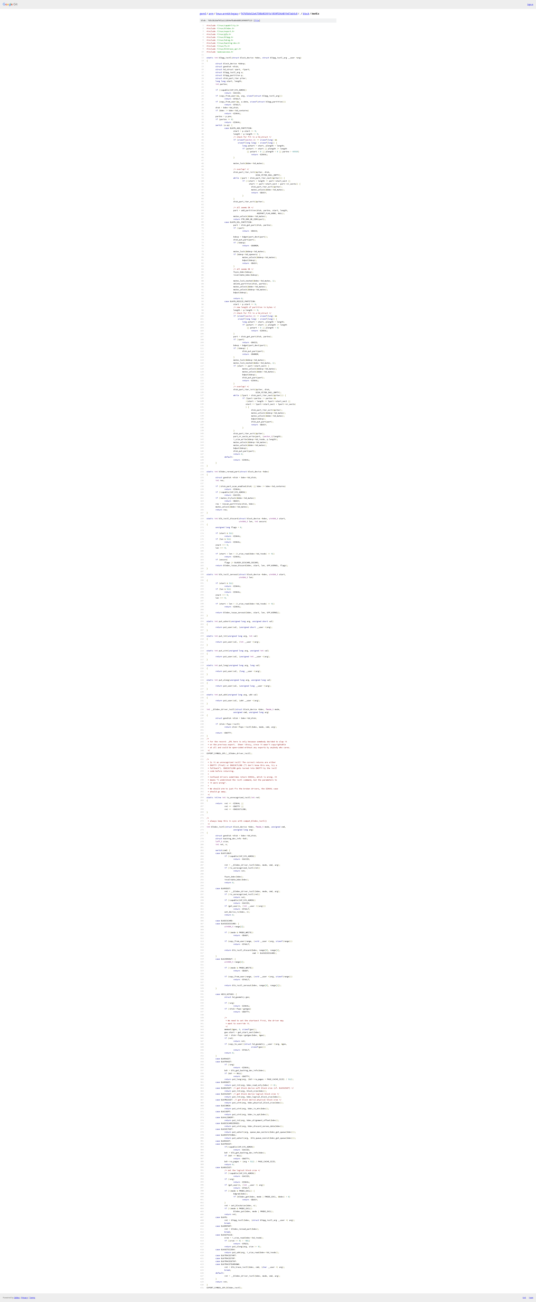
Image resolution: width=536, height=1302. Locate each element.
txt (524, 1297)
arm (211, 13)
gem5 (203, 13)
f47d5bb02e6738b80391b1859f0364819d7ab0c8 (269, 13)
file (257, 20)
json (531, 1297)
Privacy (24, 1297)
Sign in (530, 4)
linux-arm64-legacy (227, 13)
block (306, 13)
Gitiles (17, 1297)
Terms (32, 1297)
